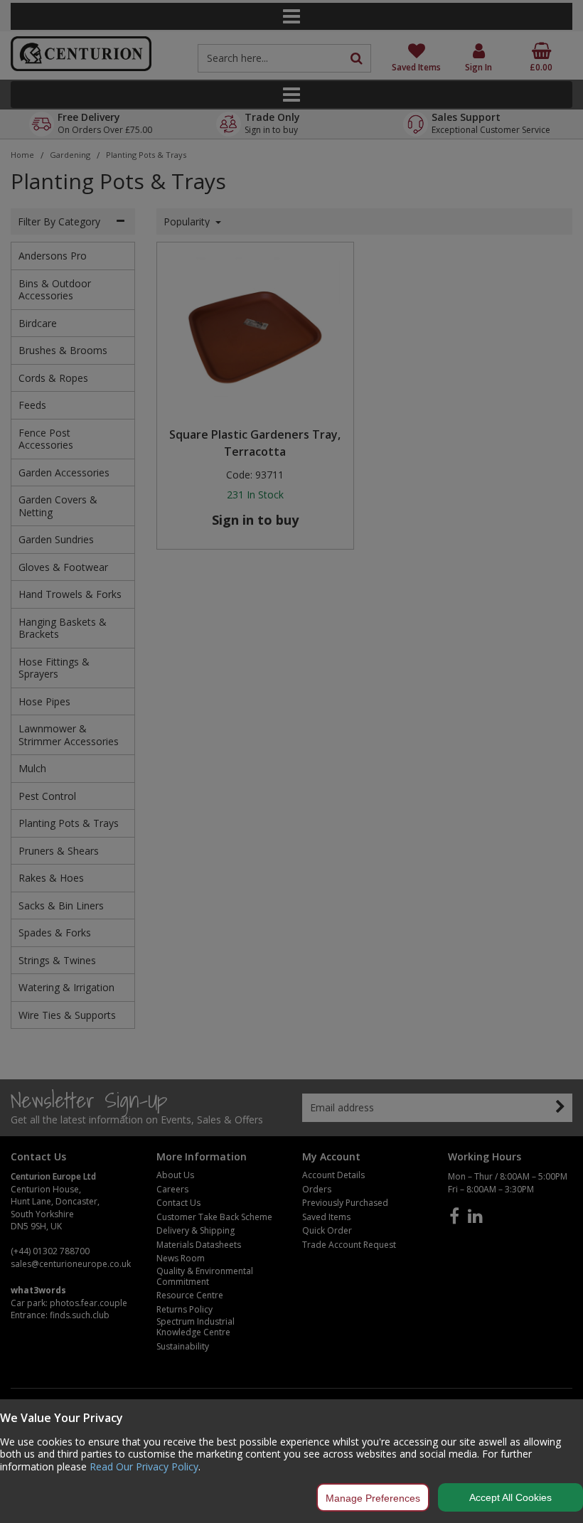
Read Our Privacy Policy (144, 1466)
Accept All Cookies (510, 1497)
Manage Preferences (373, 1498)
